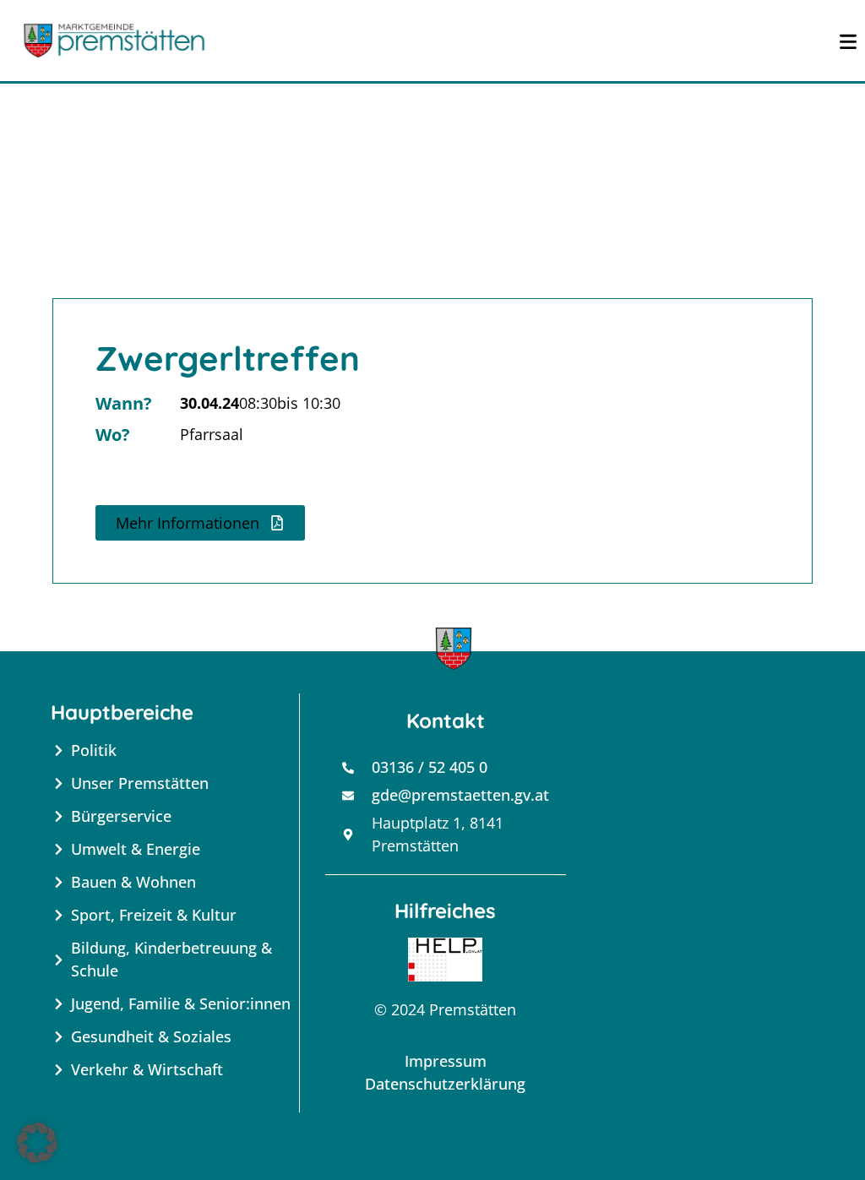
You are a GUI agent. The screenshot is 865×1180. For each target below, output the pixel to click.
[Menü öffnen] (848, 40)
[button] (200, 523)
